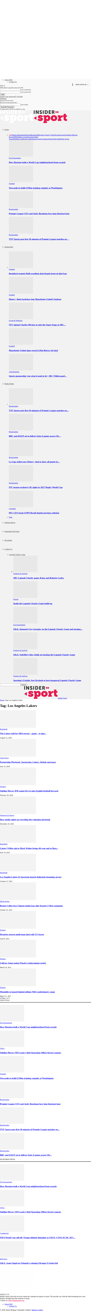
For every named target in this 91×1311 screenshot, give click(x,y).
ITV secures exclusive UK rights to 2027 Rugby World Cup (36, 487)
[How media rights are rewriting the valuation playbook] (18, 813)
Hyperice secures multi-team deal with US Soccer (22, 934)
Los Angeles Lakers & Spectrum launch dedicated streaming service (30, 877)
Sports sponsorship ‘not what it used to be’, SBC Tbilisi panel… (38, 376)
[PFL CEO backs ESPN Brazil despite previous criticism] (21, 507)
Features (3, 787)
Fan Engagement (15, 158)
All (10, 135)
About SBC (8, 80)
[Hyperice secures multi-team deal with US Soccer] (18, 928)
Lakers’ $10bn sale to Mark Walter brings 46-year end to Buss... (29, 848)
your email (24, 105)
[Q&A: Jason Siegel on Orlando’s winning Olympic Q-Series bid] (12, 1257)
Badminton (21, 135)
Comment (12, 509)
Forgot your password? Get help (11, 96)
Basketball (34, 135)
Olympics (30, 137)
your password (26, 92)
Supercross (36, 139)
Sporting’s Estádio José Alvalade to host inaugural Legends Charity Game (47, 680)
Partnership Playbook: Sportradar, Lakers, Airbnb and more (28, 762)
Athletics (14, 135)
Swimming (44, 139)
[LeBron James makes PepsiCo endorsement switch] (18, 957)
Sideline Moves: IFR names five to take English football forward (29, 791)
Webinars (3, 98)
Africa (2, 1048)
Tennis (50, 139)
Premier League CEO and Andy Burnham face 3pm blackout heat (39, 213)
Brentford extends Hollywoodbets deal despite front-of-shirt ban (38, 273)
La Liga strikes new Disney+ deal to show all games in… (34, 462)
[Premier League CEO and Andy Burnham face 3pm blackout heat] (21, 207)
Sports (6, 130)
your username (26, 90)
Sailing (30, 139)
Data (10, 517)
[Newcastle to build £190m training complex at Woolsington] (21, 182)
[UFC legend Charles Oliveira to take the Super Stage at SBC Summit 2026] (21, 319)
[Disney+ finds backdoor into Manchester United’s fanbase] (21, 293)
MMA (16, 137)
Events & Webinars (15, 321)
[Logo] (17, 122)
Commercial (4, 1233)
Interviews (3, 1259)
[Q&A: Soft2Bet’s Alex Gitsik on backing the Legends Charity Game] (25, 648)
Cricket (46, 135)
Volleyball (56, 139)
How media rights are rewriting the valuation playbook (25, 819)
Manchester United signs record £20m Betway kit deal (33, 350)
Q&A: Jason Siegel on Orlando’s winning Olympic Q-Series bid (29, 1263)
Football (67, 135)
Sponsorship (8, 247)
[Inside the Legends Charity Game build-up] (25, 597)
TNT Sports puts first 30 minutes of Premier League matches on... (30, 1129)
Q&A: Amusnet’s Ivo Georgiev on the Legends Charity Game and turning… (48, 629)
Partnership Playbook (11, 531)
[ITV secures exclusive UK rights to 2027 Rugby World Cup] (21, 481)
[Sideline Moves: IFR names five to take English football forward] (18, 785)
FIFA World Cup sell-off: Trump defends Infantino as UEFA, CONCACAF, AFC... (37, 1237)
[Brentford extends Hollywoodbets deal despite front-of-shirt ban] (21, 267)
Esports (61, 135)
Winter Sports (64, 139)
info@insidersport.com (16, 1300)
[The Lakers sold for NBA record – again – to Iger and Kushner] (18, 727)
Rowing (20, 139)
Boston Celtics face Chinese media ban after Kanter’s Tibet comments (31, 906)
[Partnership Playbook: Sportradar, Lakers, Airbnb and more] (18, 756)
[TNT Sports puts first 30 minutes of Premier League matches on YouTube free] (21, 233)
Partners (3, 930)
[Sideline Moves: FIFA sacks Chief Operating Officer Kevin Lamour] (12, 1046)
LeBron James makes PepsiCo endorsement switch (23, 963)
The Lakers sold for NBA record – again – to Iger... (23, 733)
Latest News (4, 758)
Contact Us (13, 82)
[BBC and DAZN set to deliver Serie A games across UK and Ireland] (21, 430)
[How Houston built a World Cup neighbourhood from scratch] (21, 156)
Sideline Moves (9, 523)
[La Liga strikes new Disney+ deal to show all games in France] (21, 455)
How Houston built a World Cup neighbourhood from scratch (37, 162)
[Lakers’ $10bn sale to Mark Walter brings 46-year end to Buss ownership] (18, 842)
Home (2, 700)
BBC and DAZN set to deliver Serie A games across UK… (35, 436)
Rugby (25, 139)
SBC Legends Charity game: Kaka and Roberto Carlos (38, 578)
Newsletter (8, 540)
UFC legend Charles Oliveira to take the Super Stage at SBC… (37, 325)
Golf (71, 135)
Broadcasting (13, 209)
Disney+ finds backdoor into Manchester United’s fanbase (35, 299)
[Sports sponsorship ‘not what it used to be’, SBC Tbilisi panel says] (21, 370)
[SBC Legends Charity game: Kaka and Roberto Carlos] (25, 572)
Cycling (51, 135)
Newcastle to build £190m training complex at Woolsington (35, 188)
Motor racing (22, 137)
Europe (15, 599)
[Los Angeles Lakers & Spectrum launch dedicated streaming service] (18, 871)
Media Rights (9, 384)
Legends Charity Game (17, 555)
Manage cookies (37, 1310)
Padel (15, 139)
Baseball (28, 135)
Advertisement (14, 372)
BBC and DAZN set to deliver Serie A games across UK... (26, 1155)
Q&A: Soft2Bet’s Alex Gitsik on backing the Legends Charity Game (44, 655)
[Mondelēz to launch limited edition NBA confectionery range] (18, 985)
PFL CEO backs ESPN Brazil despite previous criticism (34, 513)
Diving (56, 135)
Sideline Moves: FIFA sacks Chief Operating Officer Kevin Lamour (30, 1053)
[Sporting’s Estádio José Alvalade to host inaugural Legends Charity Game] (25, 674)
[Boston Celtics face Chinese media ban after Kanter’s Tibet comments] (18, 899)
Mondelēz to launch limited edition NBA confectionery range (27, 992)
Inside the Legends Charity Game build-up (32, 603)
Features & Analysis (20, 574)
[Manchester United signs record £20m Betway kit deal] (21, 344)
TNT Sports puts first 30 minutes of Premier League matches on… (39, 239)
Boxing (41, 135)
